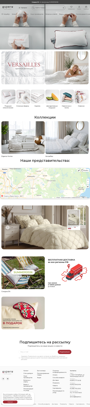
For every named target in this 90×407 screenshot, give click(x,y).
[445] (67, 67)
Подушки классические (8, 107)
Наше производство (36, 14)
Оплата (55, 375)
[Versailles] (67, 137)
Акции (39, 377)
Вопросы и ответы (51, 14)
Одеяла (37, 106)
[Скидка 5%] (23, 272)
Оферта (55, 385)
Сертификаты (57, 388)
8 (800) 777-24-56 (75, 380)
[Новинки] (82, 97)
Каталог (24, 8)
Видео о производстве (66, 14)
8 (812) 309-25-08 (75, 384)
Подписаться (65, 352)
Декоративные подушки (52, 107)
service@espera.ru (75, 397)
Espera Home (7, 156)
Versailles (49, 156)
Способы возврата (58, 377)
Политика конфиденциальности (59, 371)
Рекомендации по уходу (28, 389)
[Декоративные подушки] (52, 97)
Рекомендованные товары (43, 374)
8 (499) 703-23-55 (75, 388)
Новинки (81, 106)
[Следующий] (82, 227)
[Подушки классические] (8, 97)
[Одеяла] (38, 97)
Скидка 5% (5, 291)
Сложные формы (22, 106)
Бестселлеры (41, 371)
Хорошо (10, 402)
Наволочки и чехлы (66, 107)
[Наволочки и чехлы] (67, 97)
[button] (71, 8)
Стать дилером (23, 14)
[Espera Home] (23, 137)
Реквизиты (56, 383)
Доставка (56, 380)
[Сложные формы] (23, 97)
